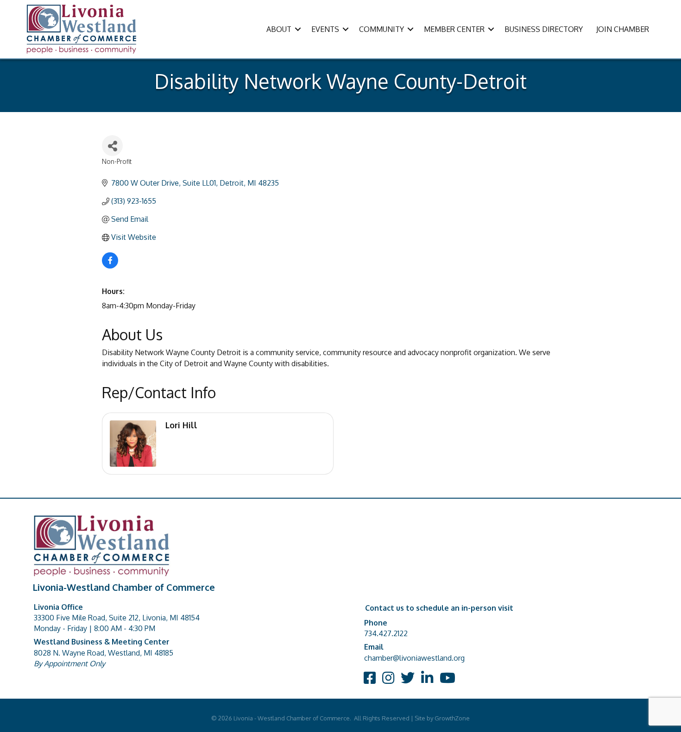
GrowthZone (452, 718)
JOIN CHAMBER (622, 29)
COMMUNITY (381, 29)
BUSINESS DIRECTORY (543, 29)
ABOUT (278, 29)
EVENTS (325, 29)
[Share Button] (112, 145)
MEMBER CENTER (454, 29)
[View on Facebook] (110, 265)
